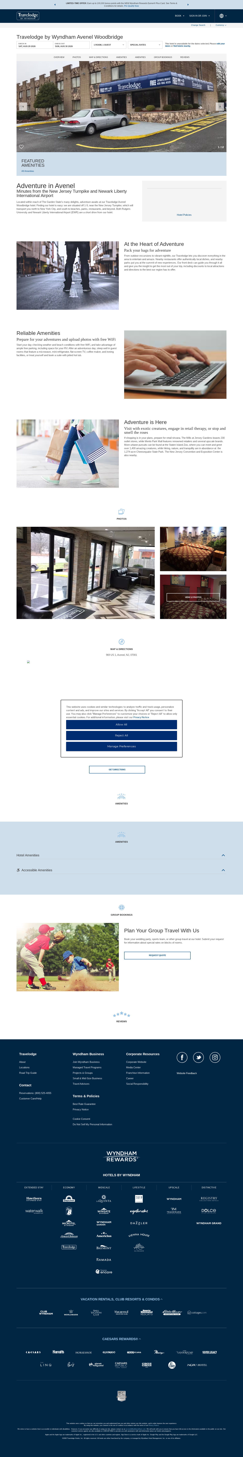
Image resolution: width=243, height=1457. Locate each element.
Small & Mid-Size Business (87, 1078)
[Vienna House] (139, 1235)
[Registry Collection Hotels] (209, 1199)
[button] (55, 4)
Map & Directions (98, 57)
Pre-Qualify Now (131, 6)
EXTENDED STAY (34, 1187)
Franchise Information (138, 1072)
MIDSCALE (104, 1187)
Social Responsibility (137, 1083)
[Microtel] (69, 1223)
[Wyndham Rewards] (121, 1156)
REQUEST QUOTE (157, 955)
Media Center (133, 1067)
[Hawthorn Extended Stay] (34, 1199)
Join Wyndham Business (86, 1062)
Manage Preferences (121, 746)
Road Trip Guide (28, 1072)
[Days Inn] (69, 1199)
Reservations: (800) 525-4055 (35, 1093)
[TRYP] (139, 1199)
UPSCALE (174, 1187)
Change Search (198, 25)
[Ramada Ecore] (104, 1272)
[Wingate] (104, 1211)
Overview (59, 57)
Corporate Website (136, 1062)
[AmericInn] (104, 1235)
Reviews (184, 57)
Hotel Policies (184, 214)
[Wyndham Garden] (104, 1223)
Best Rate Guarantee (84, 1104)
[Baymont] (104, 1247)
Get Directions (117, 769)
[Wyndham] (174, 1199)
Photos (77, 57)
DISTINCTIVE (209, 1187)
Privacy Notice (81, 1109)
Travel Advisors (81, 1083)
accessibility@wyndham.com (136, 1429)
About (22, 1062)
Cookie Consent (81, 1118)
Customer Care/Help (30, 1098)
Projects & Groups (83, 1072)
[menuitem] (179, 16)
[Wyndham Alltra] (139, 1247)
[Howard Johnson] (69, 1235)
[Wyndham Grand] (209, 1223)
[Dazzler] (139, 1223)
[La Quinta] (104, 1199)
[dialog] (121, 728)
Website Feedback (187, 1073)
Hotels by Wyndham (121, 1175)
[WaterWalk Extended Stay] (34, 1211)
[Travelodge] (69, 1247)
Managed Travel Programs (87, 1067)
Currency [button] (220, 25)
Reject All (121, 735)
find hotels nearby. (182, 46)
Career (130, 1078)
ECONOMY (69, 1187)
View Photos (193, 597)
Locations (24, 1067)
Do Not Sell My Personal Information (92, 1124)
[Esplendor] (139, 1211)
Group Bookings (163, 57)
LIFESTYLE (139, 1187)
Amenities (121, 57)
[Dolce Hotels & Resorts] (209, 1211)
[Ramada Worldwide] (104, 1260)
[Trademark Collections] (174, 1211)
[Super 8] (69, 1211)
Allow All (121, 724)
